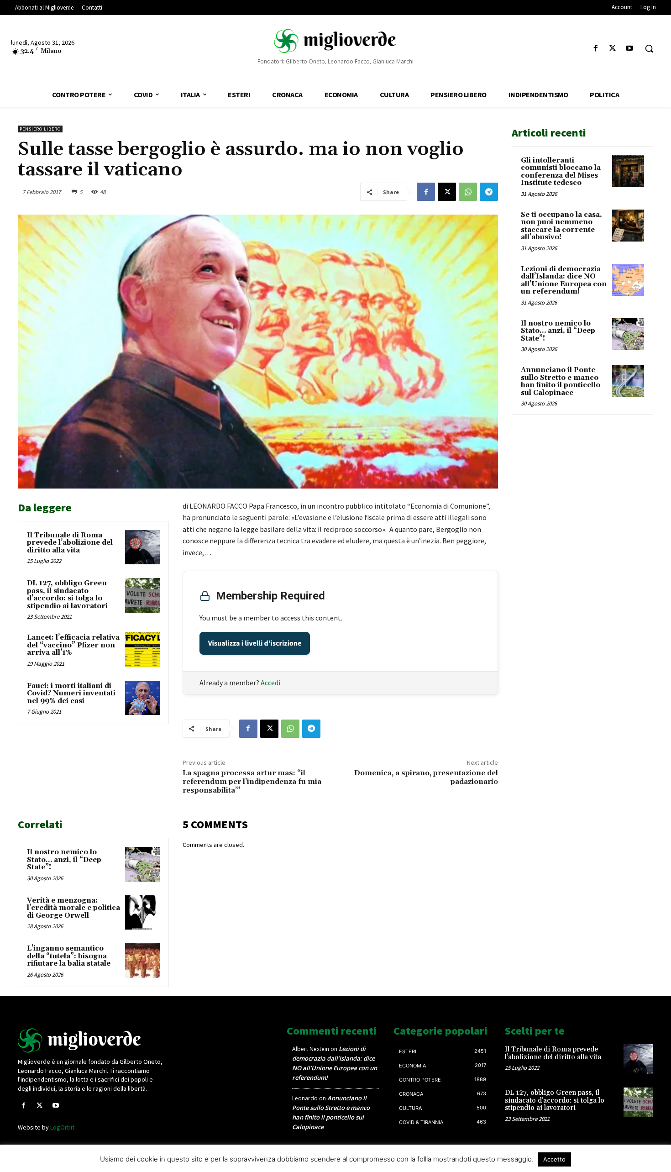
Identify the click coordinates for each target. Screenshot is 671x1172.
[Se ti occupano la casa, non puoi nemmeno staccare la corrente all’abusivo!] (628, 226)
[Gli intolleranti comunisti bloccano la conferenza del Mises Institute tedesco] (628, 171)
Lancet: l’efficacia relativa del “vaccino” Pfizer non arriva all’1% (73, 645)
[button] (649, 48)
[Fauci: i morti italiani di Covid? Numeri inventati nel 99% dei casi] (142, 698)
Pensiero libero (40, 129)
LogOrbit (62, 1127)
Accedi (270, 682)
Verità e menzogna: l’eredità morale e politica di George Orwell (73, 908)
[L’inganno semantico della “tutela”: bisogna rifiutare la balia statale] (142, 960)
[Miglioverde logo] (92, 1040)
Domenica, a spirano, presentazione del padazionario (426, 777)
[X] (613, 48)
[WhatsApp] (468, 192)
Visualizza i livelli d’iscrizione (255, 643)
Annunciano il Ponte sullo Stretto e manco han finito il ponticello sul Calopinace (560, 381)
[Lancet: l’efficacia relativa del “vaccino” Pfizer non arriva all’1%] (142, 649)
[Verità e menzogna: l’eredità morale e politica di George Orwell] (142, 912)
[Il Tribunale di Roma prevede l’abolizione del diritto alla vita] (142, 547)
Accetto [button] (554, 1159)
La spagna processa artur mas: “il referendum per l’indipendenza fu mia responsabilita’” (252, 781)
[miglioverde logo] (336, 41)
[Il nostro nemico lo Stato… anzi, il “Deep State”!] (142, 864)
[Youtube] (630, 48)
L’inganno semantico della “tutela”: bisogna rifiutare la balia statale (68, 956)
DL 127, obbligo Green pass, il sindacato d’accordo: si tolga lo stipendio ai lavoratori (67, 594)
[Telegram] (489, 192)
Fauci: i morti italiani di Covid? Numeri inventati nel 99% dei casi (71, 693)
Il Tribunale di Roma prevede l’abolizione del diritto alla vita (70, 543)
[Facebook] (595, 48)
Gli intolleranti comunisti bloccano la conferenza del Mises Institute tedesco (561, 172)
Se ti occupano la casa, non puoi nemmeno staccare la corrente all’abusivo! (561, 226)
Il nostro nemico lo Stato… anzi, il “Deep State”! (64, 860)
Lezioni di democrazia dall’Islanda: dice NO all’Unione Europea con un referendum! (564, 280)
